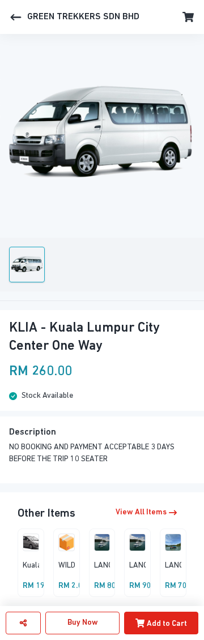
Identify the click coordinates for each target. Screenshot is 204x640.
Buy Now (82, 622)
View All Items (141, 512)
